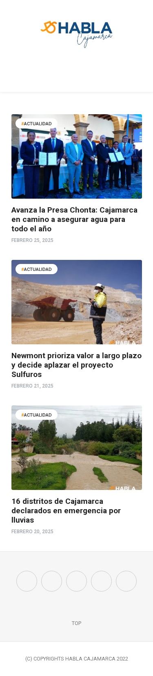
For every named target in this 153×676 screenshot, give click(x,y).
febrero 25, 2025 (32, 240)
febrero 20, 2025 (32, 531)
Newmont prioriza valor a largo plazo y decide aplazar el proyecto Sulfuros (76, 365)
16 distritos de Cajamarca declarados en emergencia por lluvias (66, 510)
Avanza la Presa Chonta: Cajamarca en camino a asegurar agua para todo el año (74, 219)
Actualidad (38, 123)
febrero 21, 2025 (32, 386)
